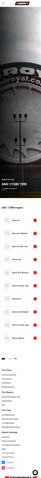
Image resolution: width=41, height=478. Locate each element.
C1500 (9, 359)
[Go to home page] (22, 3)
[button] (35, 472)
